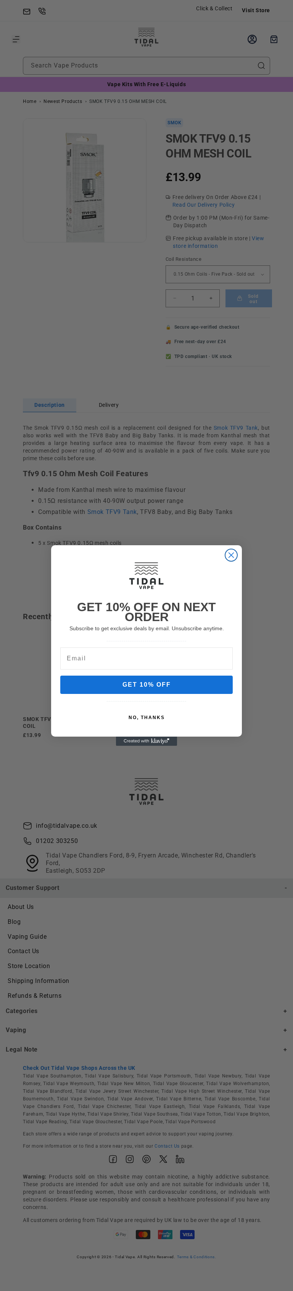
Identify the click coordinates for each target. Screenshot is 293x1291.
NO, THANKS (147, 717)
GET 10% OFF (146, 684)
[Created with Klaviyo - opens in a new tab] (146, 741)
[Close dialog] (231, 555)
